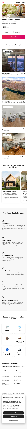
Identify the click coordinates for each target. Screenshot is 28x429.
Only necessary (13, 416)
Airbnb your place (20, 2)
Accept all (13, 412)
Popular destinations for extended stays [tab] (11, 366)
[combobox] (13, 28)
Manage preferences (13, 420)
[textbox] (7, 32)
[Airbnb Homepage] (3, 2)
